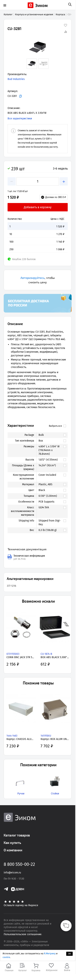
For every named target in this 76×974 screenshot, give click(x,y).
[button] (37, 47)
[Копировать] (20, 96)
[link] (50, 435)
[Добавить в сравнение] (65, 31)
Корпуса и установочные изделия (34, 14)
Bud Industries (16, 79)
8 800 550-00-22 (19, 864)
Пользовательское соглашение (23, 934)
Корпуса (60, 14)
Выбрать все (55, 426)
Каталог (8, 14)
